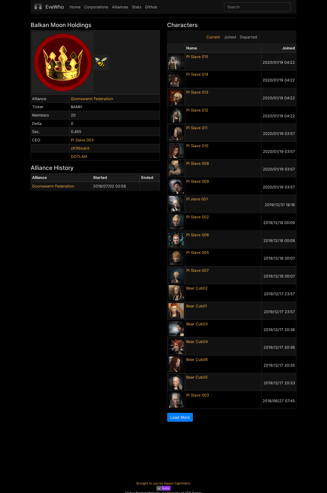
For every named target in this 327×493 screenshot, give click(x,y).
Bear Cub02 (197, 288)
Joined (230, 37)
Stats (136, 7)
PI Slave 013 (197, 92)
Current (213, 37)
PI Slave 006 (197, 234)
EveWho (54, 7)
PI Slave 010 (197, 145)
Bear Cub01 (196, 306)
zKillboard (80, 148)
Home (75, 7)
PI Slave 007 (197, 270)
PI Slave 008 (197, 163)
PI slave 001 (197, 199)
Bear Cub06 (197, 359)
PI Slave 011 (197, 127)
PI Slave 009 (197, 181)
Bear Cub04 (197, 341)
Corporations (96, 7)
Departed (248, 37)
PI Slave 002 (197, 216)
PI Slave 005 (197, 252)
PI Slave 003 (82, 140)
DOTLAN (79, 156)
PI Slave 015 (197, 56)
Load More (180, 417)
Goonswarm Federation (92, 98)
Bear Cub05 (197, 377)
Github (151, 7)
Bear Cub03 (197, 324)
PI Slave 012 (197, 110)
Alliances (120, 7)
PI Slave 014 (197, 74)
